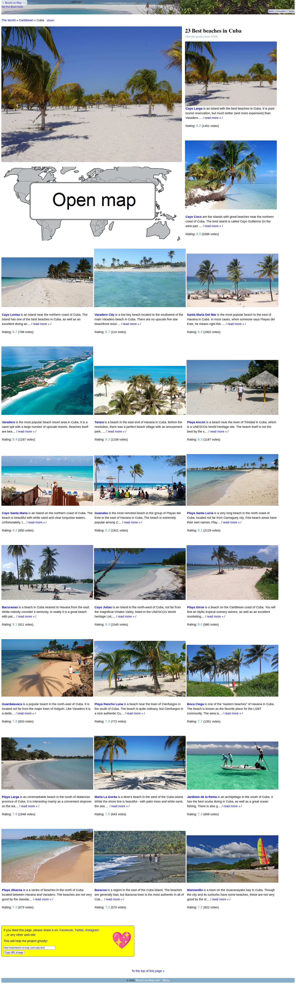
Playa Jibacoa (12, 890)
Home (271, 11)
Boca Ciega (195, 704)
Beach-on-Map (13, 2)
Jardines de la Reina (202, 797)
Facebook (66, 930)
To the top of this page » (148, 971)
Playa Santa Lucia (200, 513)
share (50, 20)
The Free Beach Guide (12, 6)
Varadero (8, 422)
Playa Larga (10, 797)
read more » (213, 118)
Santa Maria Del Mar (201, 314)
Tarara (99, 422)
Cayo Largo (194, 108)
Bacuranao (10, 607)
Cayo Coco (194, 216)
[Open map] (91, 239)
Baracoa (101, 890)
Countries (281, 11)
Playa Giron (195, 607)
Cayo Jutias (103, 607)
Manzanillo (195, 890)
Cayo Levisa (11, 314)
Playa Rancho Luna (109, 704)
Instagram (92, 930)
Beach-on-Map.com (148, 980)
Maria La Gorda (106, 797)
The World (8, 20)
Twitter (79, 930)
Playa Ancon (196, 422)
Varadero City (104, 314)
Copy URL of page (14, 952)
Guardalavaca (12, 704)
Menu (291, 11)
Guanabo (101, 513)
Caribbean (26, 20)
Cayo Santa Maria (15, 513)
